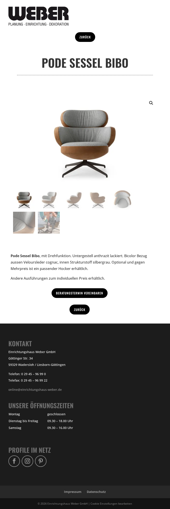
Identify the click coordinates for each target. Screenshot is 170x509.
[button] (151, 103)
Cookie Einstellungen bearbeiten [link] (111, 503)
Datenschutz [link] (96, 492)
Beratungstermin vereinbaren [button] (79, 293)
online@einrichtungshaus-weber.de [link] (35, 389)
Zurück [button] (85, 37)
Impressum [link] (72, 492)
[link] (38, 24)
